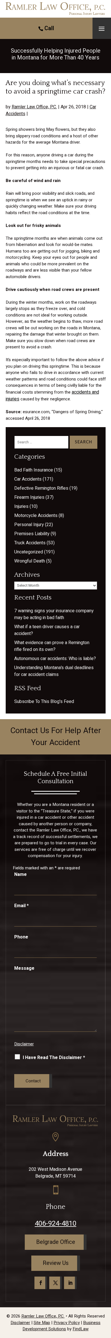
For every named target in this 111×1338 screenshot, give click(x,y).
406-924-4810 (55, 1224)
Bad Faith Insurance (33, 470)
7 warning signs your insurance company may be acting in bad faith (54, 614)
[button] (101, 28)
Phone (21, 937)
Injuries (21, 506)
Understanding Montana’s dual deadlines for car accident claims (54, 671)
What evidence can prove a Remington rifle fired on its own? (51, 646)
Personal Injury (29, 524)
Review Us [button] (56, 1263)
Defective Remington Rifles (41, 488)
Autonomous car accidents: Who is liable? (55, 658)
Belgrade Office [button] (55, 1242)
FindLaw (81, 1329)
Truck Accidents (30, 542)
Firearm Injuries (29, 497)
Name (20, 874)
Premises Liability (32, 533)
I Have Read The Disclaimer (54, 1057)
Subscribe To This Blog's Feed (44, 701)
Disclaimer (24, 1044)
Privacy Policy (67, 1323)
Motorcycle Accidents (35, 515)
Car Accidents (28, 479)
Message (24, 968)
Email (21, 905)
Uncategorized (28, 552)
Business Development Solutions (61, 1326)
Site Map (42, 1323)
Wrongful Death (29, 561)
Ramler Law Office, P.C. (34, 107)
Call (49, 28)
